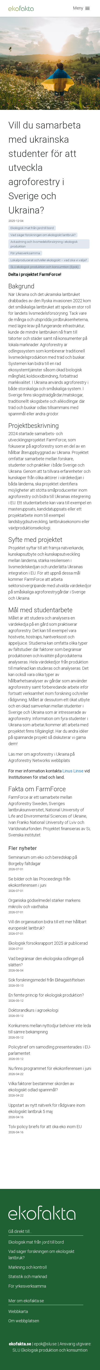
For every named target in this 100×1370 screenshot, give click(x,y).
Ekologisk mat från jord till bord (36, 1242)
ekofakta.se (20, 1343)
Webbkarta (18, 1311)
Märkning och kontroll (27, 1267)
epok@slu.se (45, 1343)
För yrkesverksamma (27, 1286)
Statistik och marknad (27, 1276)
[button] (82, 8)
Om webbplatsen (23, 1320)
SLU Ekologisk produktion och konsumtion (50, 1350)
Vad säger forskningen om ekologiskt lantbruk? (41, 1254)
